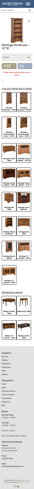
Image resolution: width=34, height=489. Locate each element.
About (4, 387)
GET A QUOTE (22, 66)
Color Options (7, 398)
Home (4, 384)
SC (3, 81)
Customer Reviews (9, 391)
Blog (3, 405)
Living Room (6, 367)
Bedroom (5, 357)
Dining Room (6, 364)
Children (5, 360)
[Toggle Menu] (28, 4)
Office (4, 371)
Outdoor (5, 374)
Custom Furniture (8, 395)
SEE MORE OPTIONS (7, 66)
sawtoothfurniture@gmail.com (13, 466)
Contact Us (6, 402)
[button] (29, 21)
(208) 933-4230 (7, 459)
